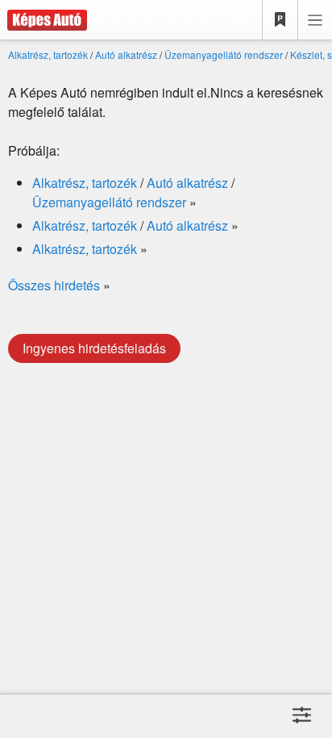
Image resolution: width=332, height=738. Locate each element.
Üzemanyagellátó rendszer (223, 54)
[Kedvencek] (280, 20)
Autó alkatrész (126, 54)
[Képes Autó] (43, 20)
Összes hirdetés (54, 285)
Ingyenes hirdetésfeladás (94, 348)
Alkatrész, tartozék (48, 54)
